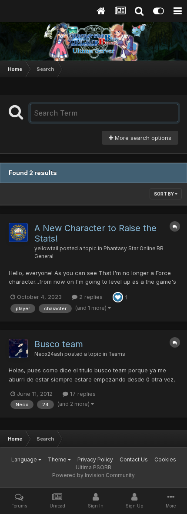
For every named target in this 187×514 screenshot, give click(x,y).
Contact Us (134, 459)
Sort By (164, 193)
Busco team (58, 344)
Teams (116, 354)
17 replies (82, 393)
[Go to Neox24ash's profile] (18, 348)
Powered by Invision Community (93, 475)
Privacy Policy (95, 459)
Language (24, 459)
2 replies (90, 296)
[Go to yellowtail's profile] (18, 232)
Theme (58, 459)
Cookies (165, 459)
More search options (142, 137)
